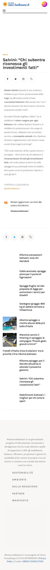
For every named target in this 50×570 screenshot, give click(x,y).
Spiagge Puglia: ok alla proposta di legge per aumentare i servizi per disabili (32, 290)
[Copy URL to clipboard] (31, 79)
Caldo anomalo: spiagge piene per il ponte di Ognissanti (32, 274)
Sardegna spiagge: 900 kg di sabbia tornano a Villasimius (32, 306)
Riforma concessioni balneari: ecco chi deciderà (30, 258)
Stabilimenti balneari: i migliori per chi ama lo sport (32, 398)
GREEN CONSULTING (32, 561)
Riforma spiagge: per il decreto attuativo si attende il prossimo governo (31, 365)
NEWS (5, 55)
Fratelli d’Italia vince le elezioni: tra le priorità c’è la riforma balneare (23, 352)
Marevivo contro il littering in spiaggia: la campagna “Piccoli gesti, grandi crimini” (33, 339)
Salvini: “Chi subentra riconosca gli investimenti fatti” (31, 381)
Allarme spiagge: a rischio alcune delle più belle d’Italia (32, 323)
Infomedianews (12, 188)
